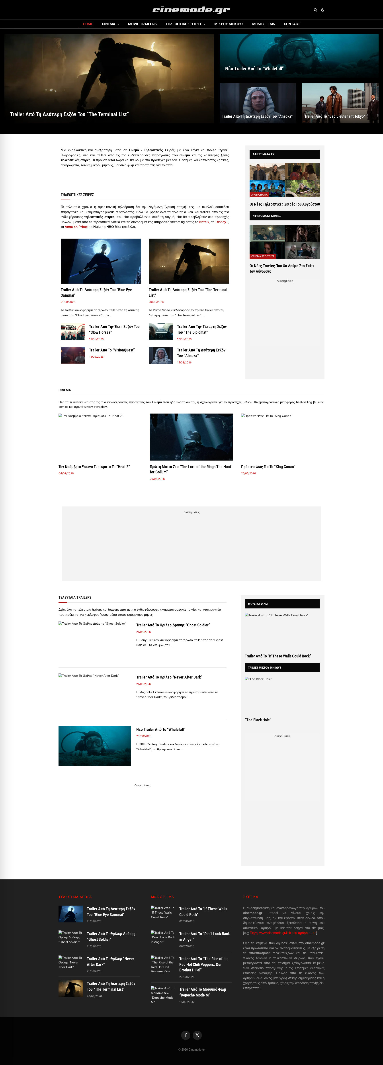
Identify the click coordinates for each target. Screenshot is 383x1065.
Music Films (263, 24)
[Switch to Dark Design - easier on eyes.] (322, 10)
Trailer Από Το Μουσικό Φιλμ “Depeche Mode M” (202, 992)
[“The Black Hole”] (282, 695)
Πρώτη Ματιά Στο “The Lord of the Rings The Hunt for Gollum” (190, 469)
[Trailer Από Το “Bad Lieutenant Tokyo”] (340, 103)
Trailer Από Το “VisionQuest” (112, 350)
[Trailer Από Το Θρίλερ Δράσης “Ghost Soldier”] (95, 641)
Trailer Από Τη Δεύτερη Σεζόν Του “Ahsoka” (257, 116)
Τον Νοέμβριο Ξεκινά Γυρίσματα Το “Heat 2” (94, 466)
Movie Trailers (142, 24)
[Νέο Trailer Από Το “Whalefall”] (299, 56)
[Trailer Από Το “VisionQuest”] (73, 355)
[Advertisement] (285, 315)
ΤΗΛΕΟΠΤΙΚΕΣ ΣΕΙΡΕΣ (184, 24)
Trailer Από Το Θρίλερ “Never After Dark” (169, 677)
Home (88, 24)
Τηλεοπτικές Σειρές (77, 194)
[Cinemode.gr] (191, 10)
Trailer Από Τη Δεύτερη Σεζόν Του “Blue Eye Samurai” (96, 292)
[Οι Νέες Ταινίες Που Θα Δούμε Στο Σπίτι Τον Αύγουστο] (285, 242)
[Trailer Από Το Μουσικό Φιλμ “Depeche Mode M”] (163, 994)
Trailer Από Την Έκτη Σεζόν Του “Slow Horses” (114, 329)
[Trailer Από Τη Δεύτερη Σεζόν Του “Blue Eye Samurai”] (101, 261)
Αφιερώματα (259, 194)
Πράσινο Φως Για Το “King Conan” (268, 466)
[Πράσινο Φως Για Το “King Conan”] (282, 437)
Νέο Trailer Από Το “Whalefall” (254, 68)
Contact (292, 24)
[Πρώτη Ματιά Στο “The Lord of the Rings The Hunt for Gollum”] (191, 437)
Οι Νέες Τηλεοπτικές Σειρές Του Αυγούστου (285, 204)
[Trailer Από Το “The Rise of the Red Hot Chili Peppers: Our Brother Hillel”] (163, 963)
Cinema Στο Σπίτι (262, 256)
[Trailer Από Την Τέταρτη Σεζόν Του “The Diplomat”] (161, 331)
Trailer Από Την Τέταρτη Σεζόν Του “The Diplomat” (202, 329)
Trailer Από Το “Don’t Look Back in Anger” (204, 936)
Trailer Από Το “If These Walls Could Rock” (278, 656)
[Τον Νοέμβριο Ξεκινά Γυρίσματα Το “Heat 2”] (100, 437)
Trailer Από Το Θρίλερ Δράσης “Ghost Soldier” (173, 625)
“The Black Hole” (258, 720)
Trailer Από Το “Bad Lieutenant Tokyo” (334, 116)
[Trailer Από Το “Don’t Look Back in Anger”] (163, 938)
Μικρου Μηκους (228, 24)
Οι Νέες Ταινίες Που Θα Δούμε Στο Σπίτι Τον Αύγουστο (282, 268)
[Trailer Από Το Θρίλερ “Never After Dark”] (95, 693)
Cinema (108, 24)
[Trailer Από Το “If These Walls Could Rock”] (282, 631)
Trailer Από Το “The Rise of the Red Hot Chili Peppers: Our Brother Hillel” (204, 964)
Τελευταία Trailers (75, 597)
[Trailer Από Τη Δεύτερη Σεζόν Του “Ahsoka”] (258, 103)
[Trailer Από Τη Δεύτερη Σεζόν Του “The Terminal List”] (109, 78)
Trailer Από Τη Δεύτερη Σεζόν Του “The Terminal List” (69, 114)
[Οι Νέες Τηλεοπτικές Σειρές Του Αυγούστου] (285, 180)
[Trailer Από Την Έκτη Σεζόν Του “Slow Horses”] (73, 331)
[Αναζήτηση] (315, 10)
